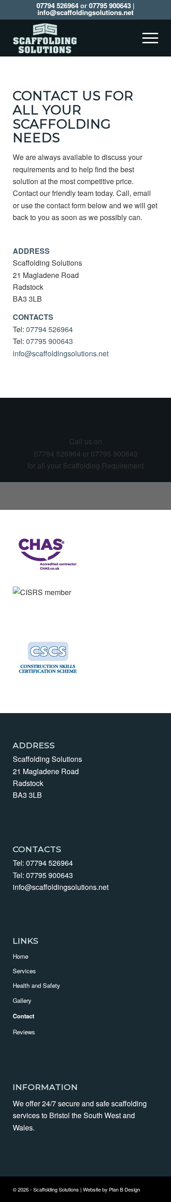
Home (20, 956)
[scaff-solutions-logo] (71, 38)
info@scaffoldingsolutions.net (85, 12)
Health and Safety (36, 985)
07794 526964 (57, 5)
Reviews (24, 1031)
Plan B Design (124, 1189)
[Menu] (145, 38)
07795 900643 (110, 5)
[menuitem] (145, 38)
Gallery (22, 1000)
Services (24, 970)
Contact (23, 1016)
